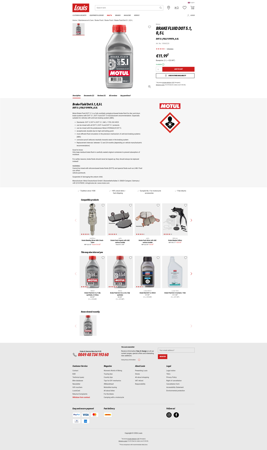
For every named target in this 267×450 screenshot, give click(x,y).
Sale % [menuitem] (109, 15)
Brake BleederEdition (175, 240)
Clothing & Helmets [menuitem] (79, 15)
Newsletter (76, 384)
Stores (137, 374)
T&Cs (168, 374)
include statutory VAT (168, 82)
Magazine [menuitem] (127, 15)
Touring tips (108, 374)
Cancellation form (172, 384)
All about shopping (142, 377)
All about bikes (109, 391)
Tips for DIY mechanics (112, 381)
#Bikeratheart (109, 384)
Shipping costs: (160, 85)
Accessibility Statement (175, 387)
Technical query (78, 377)
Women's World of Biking (113, 371)
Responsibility (140, 384)
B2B (74, 374)
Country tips (108, 377)
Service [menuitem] (136, 15)
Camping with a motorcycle (114, 397)
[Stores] (169, 7)
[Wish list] (184, 7)
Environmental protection (175, 391)
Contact (75, 371)
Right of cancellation (174, 381)
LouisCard (76, 391)
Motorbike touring (110, 387)
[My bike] (176, 7)
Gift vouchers (77, 387)
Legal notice (170, 371)
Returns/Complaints (79, 394)
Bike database (77, 381)
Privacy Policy (171, 377)
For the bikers (109, 394)
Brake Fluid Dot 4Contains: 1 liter (175, 293)
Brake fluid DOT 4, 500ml (148, 293)
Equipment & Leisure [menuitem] (97, 15)
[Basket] (192, 7)
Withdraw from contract (81, 397)
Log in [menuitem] (192, 15)
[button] (191, 2)
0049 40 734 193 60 (93, 355)
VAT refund (139, 381)
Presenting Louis (141, 371)
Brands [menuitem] (117, 15)
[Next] (191, 220)
